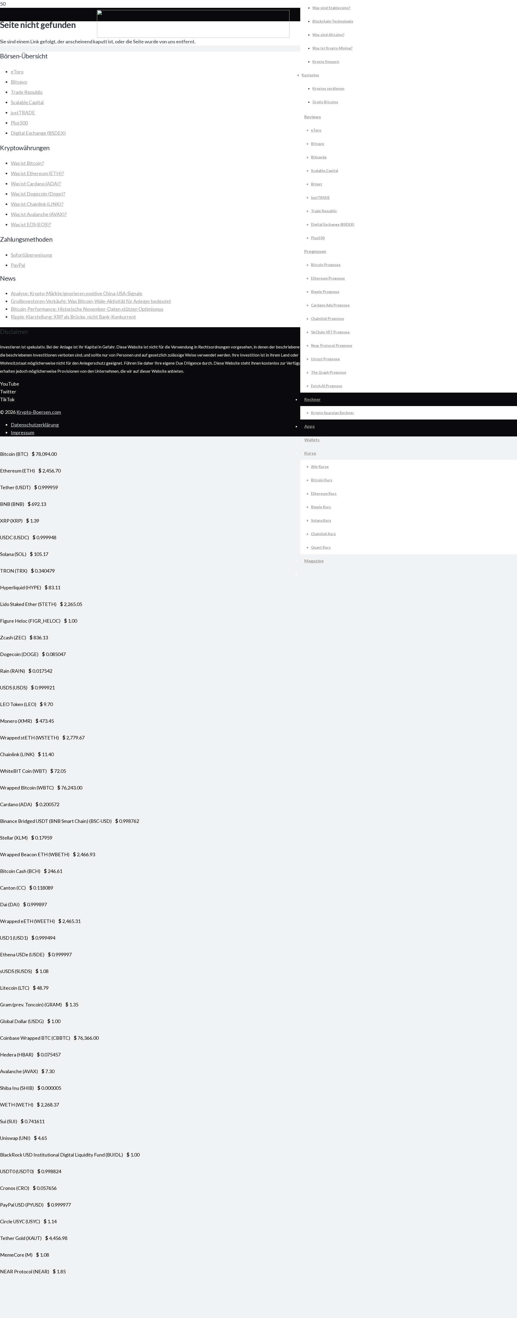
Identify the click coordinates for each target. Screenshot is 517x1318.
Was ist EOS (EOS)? (31, 224)
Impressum (22, 432)
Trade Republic (27, 92)
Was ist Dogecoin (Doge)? (38, 194)
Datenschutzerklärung (35, 425)
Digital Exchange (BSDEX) (38, 133)
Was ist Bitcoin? (27, 163)
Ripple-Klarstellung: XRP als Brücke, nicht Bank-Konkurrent (73, 317)
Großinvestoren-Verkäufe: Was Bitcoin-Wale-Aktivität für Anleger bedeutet (91, 301)
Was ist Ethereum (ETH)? (37, 173)
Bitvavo (19, 82)
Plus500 (19, 123)
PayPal (18, 265)
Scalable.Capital (27, 102)
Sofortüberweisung (31, 255)
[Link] (193, 36)
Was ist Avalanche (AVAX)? (39, 214)
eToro (17, 72)
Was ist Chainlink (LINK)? (37, 204)
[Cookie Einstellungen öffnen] (40, 1314)
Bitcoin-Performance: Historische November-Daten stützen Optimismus (87, 309)
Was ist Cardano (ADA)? (36, 183)
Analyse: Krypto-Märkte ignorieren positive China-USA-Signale (76, 293)
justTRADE (23, 112)
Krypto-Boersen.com (38, 412)
